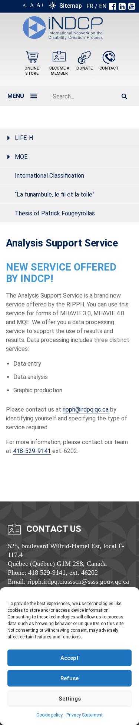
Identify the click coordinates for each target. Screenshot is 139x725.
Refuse (69, 678)
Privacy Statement (84, 715)
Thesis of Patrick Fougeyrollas (55, 213)
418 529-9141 (47, 572)
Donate (84, 68)
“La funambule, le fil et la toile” (55, 194)
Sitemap (70, 5)
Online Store (31, 71)
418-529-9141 (32, 450)
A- (25, 5)
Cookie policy (49, 715)
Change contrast (52, 7)
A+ (40, 5)
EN (102, 6)
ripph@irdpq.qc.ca (86, 409)
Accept (69, 658)
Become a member (59, 71)
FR (89, 6)
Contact (109, 68)
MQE (21, 156)
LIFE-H (24, 137)
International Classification (49, 175)
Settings (70, 698)
